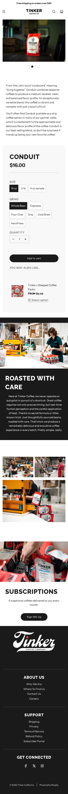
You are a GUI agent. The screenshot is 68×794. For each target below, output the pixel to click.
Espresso (35, 205)
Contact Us (34, 693)
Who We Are (34, 684)
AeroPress (17, 223)
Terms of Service (34, 731)
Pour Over (17, 214)
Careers (34, 698)
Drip (30, 214)
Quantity (17, 232)
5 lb (23, 188)
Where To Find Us (34, 689)
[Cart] (61, 11)
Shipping (34, 721)
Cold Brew (44, 214)
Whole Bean (18, 205)
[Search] (54, 11)
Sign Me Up (34, 616)
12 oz (14, 188)
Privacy (34, 726)
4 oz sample (37, 188)
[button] (29, 67)
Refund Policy (34, 736)
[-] (13, 239)
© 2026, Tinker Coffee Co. (22, 785)
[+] (25, 239)
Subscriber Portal (34, 741)
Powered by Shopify (49, 785)
